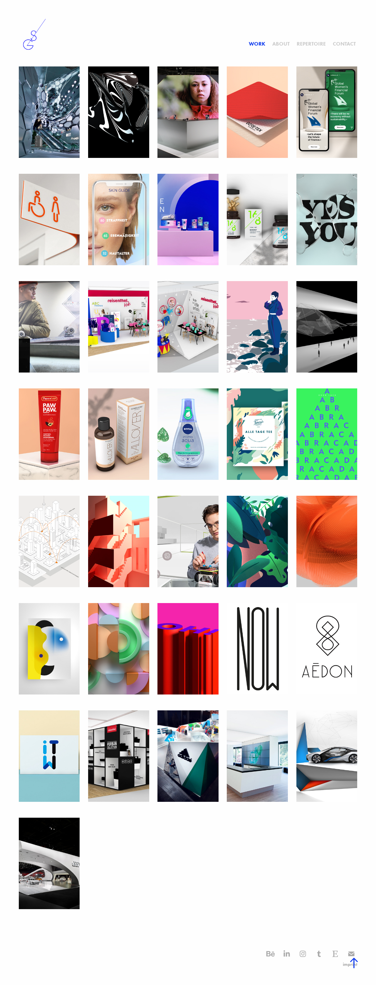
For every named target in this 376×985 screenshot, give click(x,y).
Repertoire (311, 44)
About (281, 44)
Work (257, 44)
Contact (344, 44)
